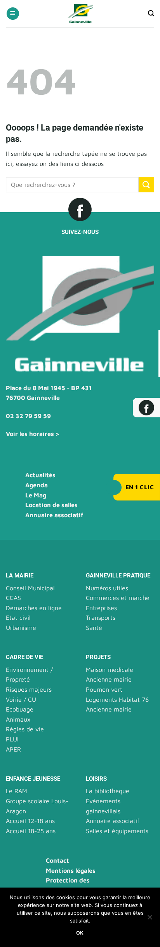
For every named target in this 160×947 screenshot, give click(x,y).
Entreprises (101, 607)
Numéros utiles (107, 587)
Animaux (18, 719)
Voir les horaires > (33, 433)
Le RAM (16, 790)
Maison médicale (109, 669)
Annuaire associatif (54, 514)
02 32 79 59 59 (28, 415)
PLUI (12, 739)
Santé (94, 627)
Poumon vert (104, 689)
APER (13, 749)
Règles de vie (25, 729)
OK (80, 933)
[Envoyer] (146, 184)
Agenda (36, 484)
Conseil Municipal (30, 587)
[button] (13, 13)
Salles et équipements (117, 830)
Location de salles (51, 504)
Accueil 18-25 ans (31, 830)
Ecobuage (19, 709)
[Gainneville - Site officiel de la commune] (80, 13)
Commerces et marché (118, 597)
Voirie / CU (21, 699)
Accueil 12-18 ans (30, 820)
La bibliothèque (107, 790)
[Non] (149, 919)
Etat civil (18, 617)
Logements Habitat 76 (117, 699)
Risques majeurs (29, 689)
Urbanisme (21, 627)
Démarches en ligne (34, 607)
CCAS (13, 597)
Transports (100, 617)
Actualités (40, 474)
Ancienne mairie (109, 679)
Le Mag (35, 495)
